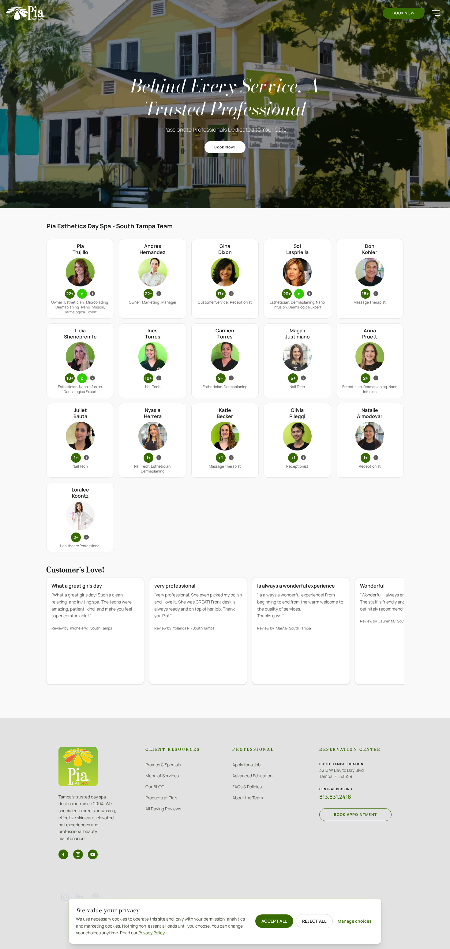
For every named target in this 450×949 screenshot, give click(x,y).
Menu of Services (162, 776)
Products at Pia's (161, 798)
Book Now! (225, 147)
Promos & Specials (163, 765)
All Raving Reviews (163, 809)
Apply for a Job (246, 765)
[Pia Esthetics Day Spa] (25, 13)
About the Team (247, 798)
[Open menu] (436, 13)
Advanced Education (252, 776)
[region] (225, 635)
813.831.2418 (335, 796)
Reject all (314, 921)
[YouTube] (93, 854)
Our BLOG (154, 787)
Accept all (274, 921)
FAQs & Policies (247, 787)
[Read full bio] (92, 293)
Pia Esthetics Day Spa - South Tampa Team (110, 226)
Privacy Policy (151, 933)
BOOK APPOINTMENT (355, 814)
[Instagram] (78, 854)
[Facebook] (63, 854)
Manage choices (355, 921)
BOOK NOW (403, 13)
